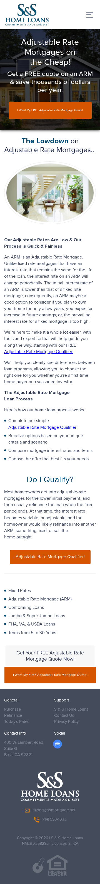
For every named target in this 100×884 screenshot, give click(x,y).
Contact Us (64, 715)
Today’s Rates (16, 721)
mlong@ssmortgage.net (53, 810)
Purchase (12, 709)
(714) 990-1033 (54, 819)
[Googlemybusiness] (57, 744)
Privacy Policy (66, 721)
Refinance (13, 715)
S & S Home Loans (71, 709)
